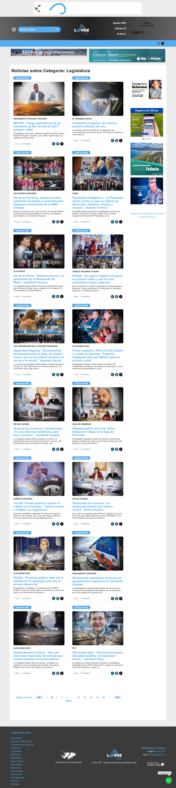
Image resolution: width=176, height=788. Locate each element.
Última (68, 700)
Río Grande (16, 774)
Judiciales (15, 754)
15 (84, 697)
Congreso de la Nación (22, 744)
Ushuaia (15, 784)
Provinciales (17, 770)
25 (97, 697)
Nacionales (16, 764)
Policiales (15, 767)
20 (91, 697)
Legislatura (22, 78)
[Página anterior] (39, 697)
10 (78, 697)
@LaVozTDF (160, 751)
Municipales (17, 761)
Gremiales (16, 751)
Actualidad (16, 738)
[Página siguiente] (118, 697)
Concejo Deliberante (21, 741)
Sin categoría (17, 777)
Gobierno (16, 747)
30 (103, 697)
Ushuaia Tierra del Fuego (146, 29)
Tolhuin (14, 780)
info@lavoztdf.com (156, 754)
